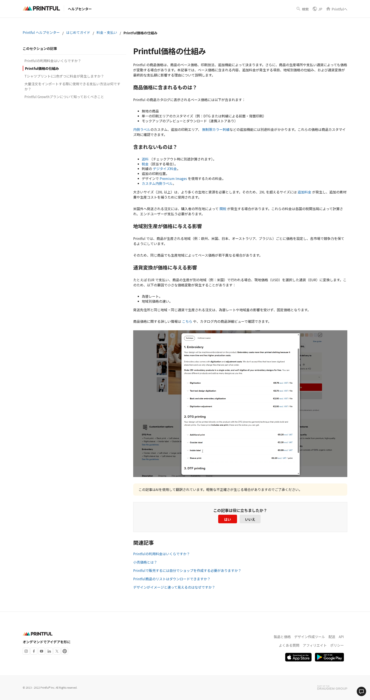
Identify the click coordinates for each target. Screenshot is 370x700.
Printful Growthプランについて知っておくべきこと (64, 96)
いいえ (250, 519)
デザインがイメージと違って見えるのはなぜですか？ (174, 587)
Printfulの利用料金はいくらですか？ (52, 60)
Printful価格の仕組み (42, 68)
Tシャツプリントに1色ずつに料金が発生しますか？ (64, 76)
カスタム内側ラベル (157, 183)
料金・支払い (107, 32)
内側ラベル (141, 129)
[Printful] (41, 8)
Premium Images (173, 178)
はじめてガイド (78, 32)
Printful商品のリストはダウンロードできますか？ (171, 578)
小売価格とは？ (145, 562)
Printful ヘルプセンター (41, 32)
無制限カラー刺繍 (216, 129)
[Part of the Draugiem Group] (332, 687)
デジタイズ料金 (165, 168)
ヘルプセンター (80, 8)
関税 (222, 208)
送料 (145, 159)
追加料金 (304, 191)
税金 (145, 163)
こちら (187, 321)
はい (227, 519)
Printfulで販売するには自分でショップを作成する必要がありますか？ (187, 570)
